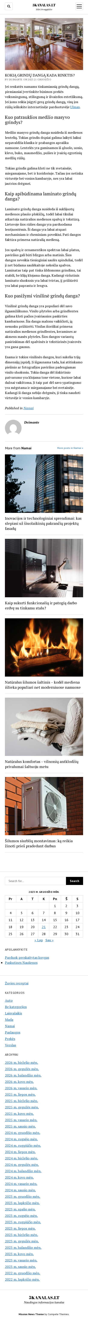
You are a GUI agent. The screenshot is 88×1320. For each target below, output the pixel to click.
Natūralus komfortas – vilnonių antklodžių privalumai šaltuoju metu (41, 764)
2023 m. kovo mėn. (19, 1254)
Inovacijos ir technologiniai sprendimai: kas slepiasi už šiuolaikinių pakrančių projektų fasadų (43, 523)
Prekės (10, 1038)
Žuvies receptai (16, 983)
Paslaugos (12, 1032)
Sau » (49, 940)
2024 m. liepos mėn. (20, 1151)
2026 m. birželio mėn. (21, 1062)
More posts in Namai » (70, 447)
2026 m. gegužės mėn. (22, 1069)
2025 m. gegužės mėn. (22, 1107)
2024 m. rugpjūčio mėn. (23, 1145)
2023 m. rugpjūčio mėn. (23, 1222)
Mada (9, 1019)
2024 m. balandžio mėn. (23, 1171)
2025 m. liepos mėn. (20, 1094)
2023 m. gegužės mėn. (22, 1241)
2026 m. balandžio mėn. (23, 1075)
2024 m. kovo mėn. (19, 1177)
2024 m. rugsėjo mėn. (21, 1139)
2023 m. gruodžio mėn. (22, 1196)
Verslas (10, 1045)
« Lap (39, 940)
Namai (28, 408)
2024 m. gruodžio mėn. (22, 1132)
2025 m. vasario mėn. (21, 1120)
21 (44, 927)
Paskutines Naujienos (21, 962)
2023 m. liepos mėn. (20, 1228)
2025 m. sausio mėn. (20, 1126)
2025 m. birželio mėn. (21, 1100)
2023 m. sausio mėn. (20, 1266)
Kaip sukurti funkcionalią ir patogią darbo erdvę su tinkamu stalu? (41, 605)
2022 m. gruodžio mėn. (22, 1273)
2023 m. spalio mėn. (20, 1209)
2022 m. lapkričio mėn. (22, 1279)
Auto (9, 1000)
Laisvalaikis (13, 1013)
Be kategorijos (16, 1006)
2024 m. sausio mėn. (20, 1190)
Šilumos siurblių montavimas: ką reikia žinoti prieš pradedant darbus (39, 843)
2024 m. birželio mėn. (21, 1158)
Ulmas (75, 107)
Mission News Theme (31, 1314)
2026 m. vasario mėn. (21, 1088)
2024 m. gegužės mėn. (22, 1164)
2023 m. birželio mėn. (21, 1234)
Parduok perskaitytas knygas (27, 957)
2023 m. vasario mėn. (21, 1260)
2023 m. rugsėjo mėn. (21, 1215)
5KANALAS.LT (44, 5)
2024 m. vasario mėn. (21, 1183)
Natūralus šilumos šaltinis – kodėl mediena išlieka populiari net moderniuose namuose (43, 685)
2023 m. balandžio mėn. (23, 1247)
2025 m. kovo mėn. (19, 1113)
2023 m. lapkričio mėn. (22, 1203)
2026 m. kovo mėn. (19, 1081)
